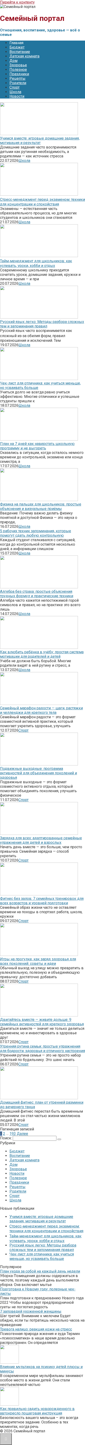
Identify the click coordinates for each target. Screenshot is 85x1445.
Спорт (14, 87)
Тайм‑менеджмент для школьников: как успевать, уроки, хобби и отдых (36, 263)
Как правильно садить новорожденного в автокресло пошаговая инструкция (37, 1411)
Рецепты (17, 78)
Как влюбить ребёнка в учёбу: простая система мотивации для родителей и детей (42, 654)
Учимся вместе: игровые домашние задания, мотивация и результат (40, 140)
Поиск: (6, 1138)
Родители (17, 83)
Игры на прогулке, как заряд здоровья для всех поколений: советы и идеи (38, 961)
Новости (16, 96)
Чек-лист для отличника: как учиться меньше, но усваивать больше (41, 1256)
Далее (22, 1133)
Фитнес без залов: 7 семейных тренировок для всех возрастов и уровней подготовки (42, 900)
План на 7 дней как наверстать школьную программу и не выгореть (37, 445)
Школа (15, 92)
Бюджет (17, 47)
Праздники (19, 74)
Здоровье (18, 65)
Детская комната (24, 56)
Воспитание (19, 51)
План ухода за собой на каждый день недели (40, 1271)
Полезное (18, 69)
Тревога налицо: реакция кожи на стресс (36, 1329)
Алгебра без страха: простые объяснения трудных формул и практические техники (36, 593)
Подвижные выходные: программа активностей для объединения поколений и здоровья (38, 773)
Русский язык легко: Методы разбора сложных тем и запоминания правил (42, 323)
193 (12, 1133)
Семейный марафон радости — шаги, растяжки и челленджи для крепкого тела (41, 710)
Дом (13, 60)
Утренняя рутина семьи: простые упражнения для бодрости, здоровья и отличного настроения (42, 1048)
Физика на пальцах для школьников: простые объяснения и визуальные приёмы (40, 506)
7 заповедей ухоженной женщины (30, 1311)
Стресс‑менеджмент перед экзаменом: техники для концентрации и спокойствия (42, 201)
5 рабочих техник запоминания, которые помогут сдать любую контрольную (35, 533)
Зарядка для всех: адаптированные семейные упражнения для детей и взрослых (41, 840)
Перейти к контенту (17, 2)
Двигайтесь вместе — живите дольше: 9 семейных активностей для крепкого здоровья (42, 1021)
